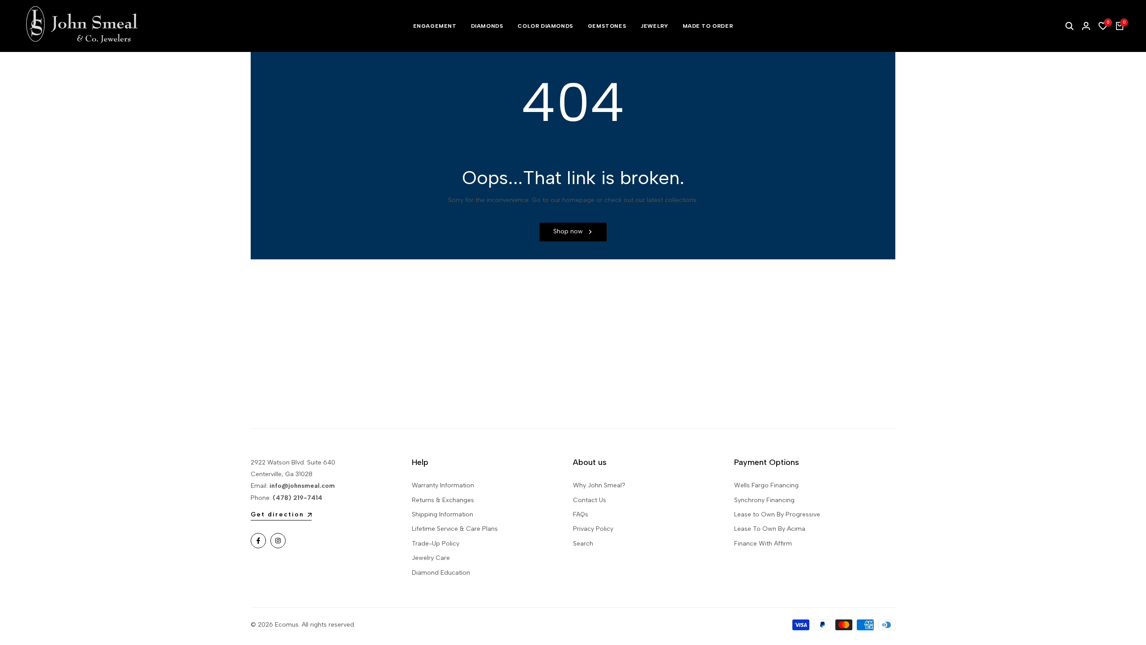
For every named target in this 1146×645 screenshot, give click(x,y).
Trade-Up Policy (435, 543)
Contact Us (589, 500)
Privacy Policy (593, 529)
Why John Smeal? (599, 485)
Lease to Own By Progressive (777, 514)
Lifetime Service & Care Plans (455, 529)
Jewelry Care (431, 558)
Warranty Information (443, 485)
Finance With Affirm (763, 543)
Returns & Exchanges (443, 500)
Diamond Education (441, 572)
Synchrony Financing (764, 500)
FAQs (580, 514)
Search (583, 543)
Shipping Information (442, 514)
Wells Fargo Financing (766, 485)
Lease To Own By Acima (769, 529)
